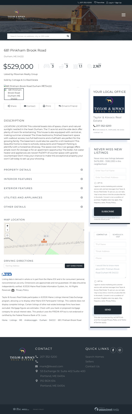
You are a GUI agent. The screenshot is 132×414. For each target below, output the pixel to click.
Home (4, 320)
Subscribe (108, 211)
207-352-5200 (85, 2)
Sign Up (118, 3)
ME (20, 320)
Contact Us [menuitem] (92, 366)
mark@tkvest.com (51, 366)
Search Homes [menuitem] (94, 356)
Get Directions (74, 266)
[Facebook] (113, 350)
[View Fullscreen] (7, 235)
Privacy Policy (22, 290)
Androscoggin (30, 320)
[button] (68, 36)
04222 (52, 320)
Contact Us (98, 132)
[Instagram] (120, 350)
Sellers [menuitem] (89, 361)
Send (108, 309)
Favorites (100, 2)
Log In (111, 3)
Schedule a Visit (118, 236)
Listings (13, 320)
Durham (43, 320)
